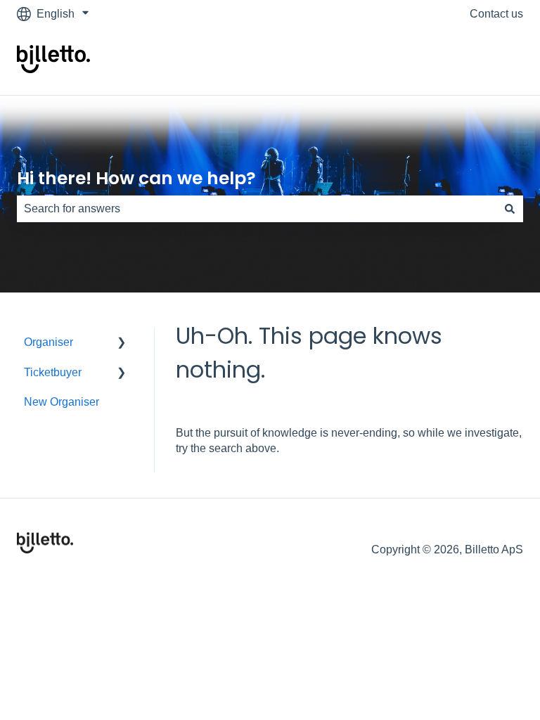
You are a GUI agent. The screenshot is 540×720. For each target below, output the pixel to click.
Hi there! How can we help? (136, 178)
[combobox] (256, 208)
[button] (121, 343)
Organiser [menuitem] (48, 342)
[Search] (509, 208)
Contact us (496, 14)
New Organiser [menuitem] (61, 402)
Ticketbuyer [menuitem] (53, 372)
